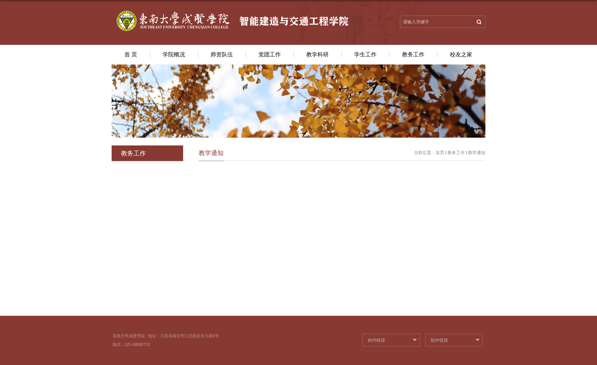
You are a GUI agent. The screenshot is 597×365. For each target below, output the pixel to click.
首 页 (130, 54)
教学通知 (476, 152)
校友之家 (461, 54)
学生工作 (365, 54)
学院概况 (174, 54)
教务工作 (413, 54)
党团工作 (269, 54)
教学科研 (317, 54)
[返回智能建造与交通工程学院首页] (232, 19)
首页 (440, 152)
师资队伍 (222, 54)
